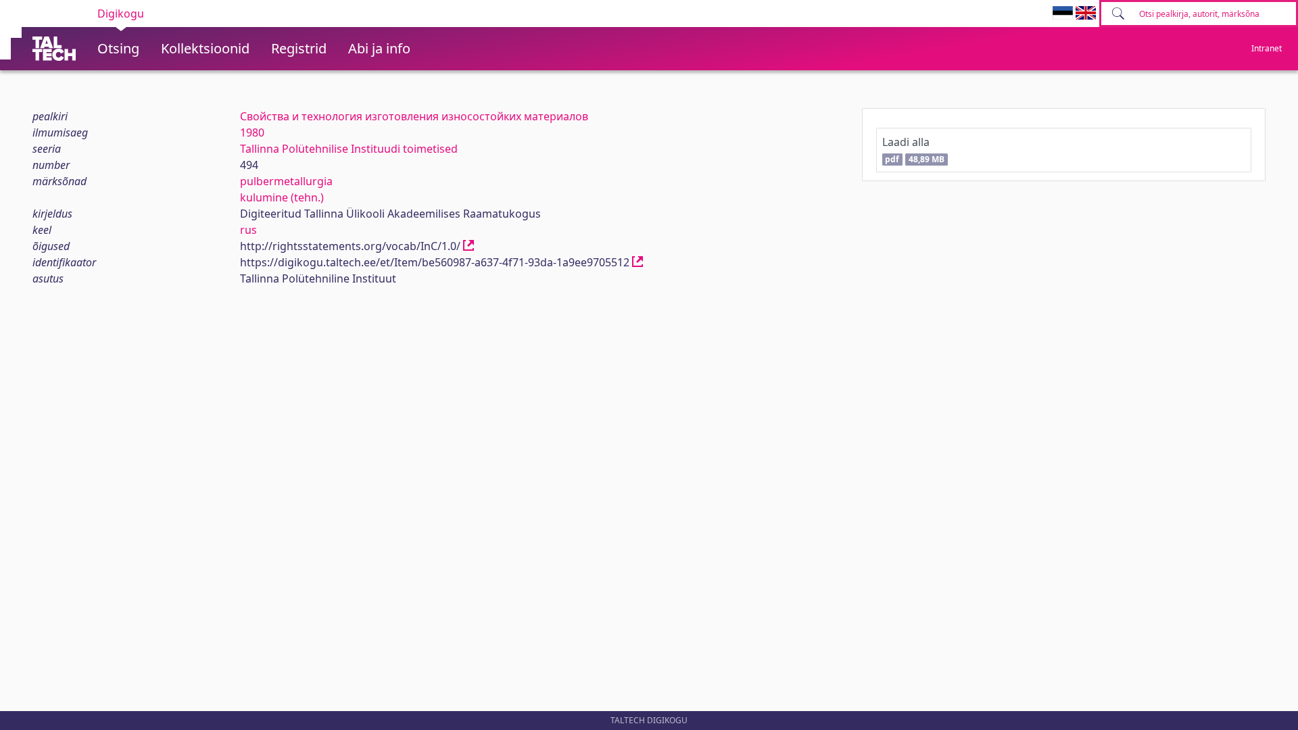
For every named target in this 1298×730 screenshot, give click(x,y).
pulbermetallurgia (286, 181)
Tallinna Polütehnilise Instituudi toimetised (349, 148)
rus (248, 229)
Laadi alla (913, 150)
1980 (252, 132)
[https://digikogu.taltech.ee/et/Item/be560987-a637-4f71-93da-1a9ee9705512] (637, 262)
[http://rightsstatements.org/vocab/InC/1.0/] (468, 246)
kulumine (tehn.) (282, 197)
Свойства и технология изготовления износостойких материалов (414, 116)
